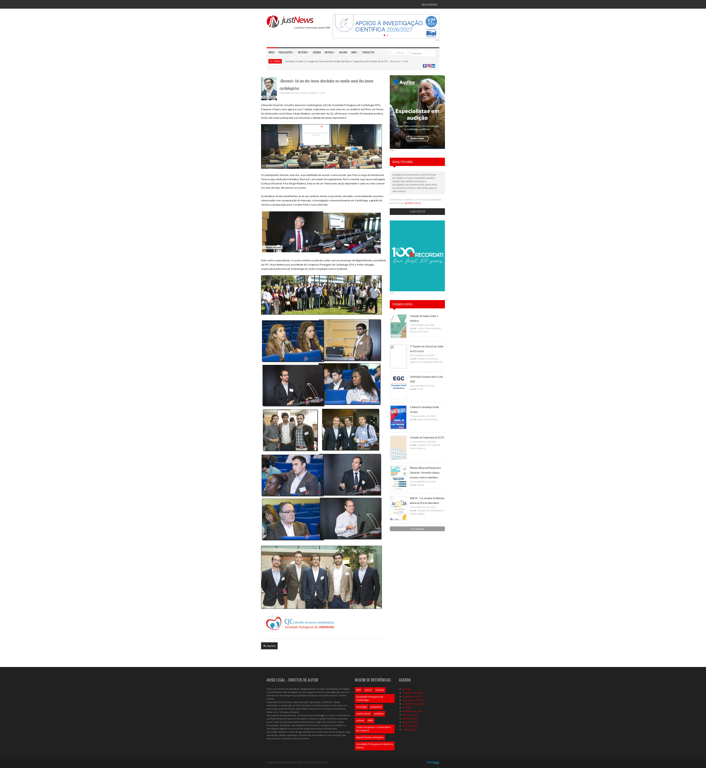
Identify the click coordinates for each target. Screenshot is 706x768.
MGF (358, 689)
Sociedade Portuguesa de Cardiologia (369, 698)
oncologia (361, 706)
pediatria (379, 713)
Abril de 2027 (410, 718)
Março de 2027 (411, 714)
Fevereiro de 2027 (412, 711)
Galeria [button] (343, 52)
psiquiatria (376, 706)
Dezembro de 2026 (413, 703)
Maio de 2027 (410, 722)
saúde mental (363, 713)
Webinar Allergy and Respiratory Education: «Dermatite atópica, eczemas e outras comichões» (425, 472)
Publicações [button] (285, 52)
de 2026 (407, 689)
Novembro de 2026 (413, 700)
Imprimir (271, 645)
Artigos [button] (329, 52)
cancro (368, 689)
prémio (360, 720)
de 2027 (407, 707)
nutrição (379, 689)
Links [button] (353, 52)
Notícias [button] (302, 52)
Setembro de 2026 (413, 692)
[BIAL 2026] (386, 26)
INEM (370, 720)
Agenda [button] (317, 52)
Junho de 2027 (410, 726)
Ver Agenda (417, 528)
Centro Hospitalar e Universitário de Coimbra (373, 729)
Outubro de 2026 (412, 696)
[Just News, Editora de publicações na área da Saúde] (299, 23)
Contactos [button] (368, 52)
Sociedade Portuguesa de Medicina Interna (374, 746)
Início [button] (271, 52)
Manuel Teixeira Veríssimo (370, 737)
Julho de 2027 (410, 729)
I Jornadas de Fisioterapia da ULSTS (427, 437)
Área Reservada (430, 4)
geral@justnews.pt (413, 203)
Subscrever (417, 211)
